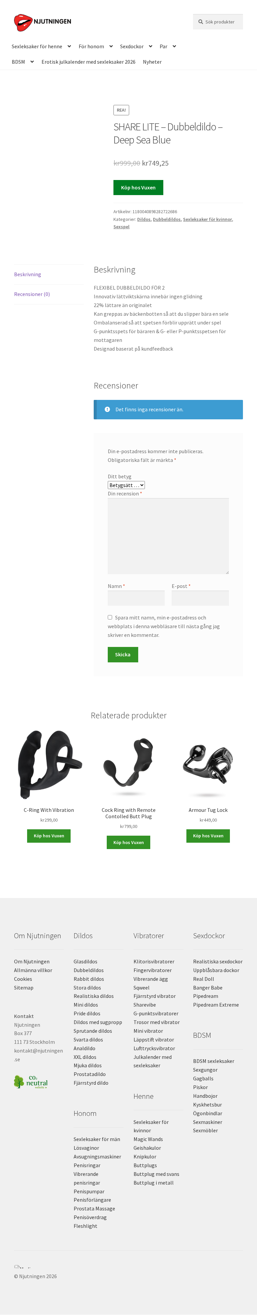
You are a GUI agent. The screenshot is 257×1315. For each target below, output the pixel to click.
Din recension (125, 493)
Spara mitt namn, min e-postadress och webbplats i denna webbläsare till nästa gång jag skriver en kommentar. (164, 626)
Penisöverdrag (90, 1217)
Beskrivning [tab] (27, 274)
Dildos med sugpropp (98, 1022)
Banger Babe (208, 987)
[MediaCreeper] (128, 1266)
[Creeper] (128, 1270)
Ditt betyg (120, 476)
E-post (181, 586)
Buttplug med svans (156, 1174)
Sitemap (23, 987)
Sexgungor (205, 1069)
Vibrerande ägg (151, 978)
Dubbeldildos (167, 219)
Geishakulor (147, 1147)
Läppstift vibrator (154, 1039)
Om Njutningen (32, 961)
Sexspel (121, 227)
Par (163, 46)
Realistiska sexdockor (218, 961)
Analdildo (84, 1048)
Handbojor (205, 1095)
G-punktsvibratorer (156, 1013)
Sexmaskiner (207, 1122)
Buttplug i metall (154, 1182)
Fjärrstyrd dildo (91, 1082)
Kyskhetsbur (207, 1104)
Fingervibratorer (153, 970)
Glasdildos (85, 961)
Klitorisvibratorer (154, 961)
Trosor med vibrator (157, 1022)
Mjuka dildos (88, 1065)
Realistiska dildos (94, 996)
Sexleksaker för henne (37, 46)
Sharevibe (145, 1004)
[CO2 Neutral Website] (39, 1081)
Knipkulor (145, 1156)
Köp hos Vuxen (138, 187)
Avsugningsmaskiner (97, 1156)
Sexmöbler (205, 1130)
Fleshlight (85, 1225)
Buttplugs (145, 1165)
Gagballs (203, 1078)
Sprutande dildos (93, 1030)
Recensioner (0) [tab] (32, 294)
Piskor (200, 1087)
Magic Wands (148, 1139)
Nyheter (152, 61)
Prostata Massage (94, 1208)
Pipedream (205, 996)
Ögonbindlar (207, 1113)
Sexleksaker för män (97, 1139)
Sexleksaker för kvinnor (207, 219)
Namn (116, 586)
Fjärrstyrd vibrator (155, 996)
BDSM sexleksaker (213, 1061)
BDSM (18, 61)
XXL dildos (85, 1057)
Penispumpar (89, 1191)
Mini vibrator (148, 1030)
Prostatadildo (90, 1074)
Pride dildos (87, 1013)
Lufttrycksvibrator (154, 1048)
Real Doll (203, 978)
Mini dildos (86, 1004)
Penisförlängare (92, 1199)
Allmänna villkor (33, 970)
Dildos (144, 219)
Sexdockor (132, 46)
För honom (91, 46)
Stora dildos (87, 987)
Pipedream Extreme (216, 1004)
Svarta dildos (88, 1039)
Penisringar (87, 1165)
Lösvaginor (86, 1147)
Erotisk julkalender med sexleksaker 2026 (88, 61)
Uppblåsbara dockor (216, 970)
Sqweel (142, 987)
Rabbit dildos (89, 978)
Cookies (23, 978)
